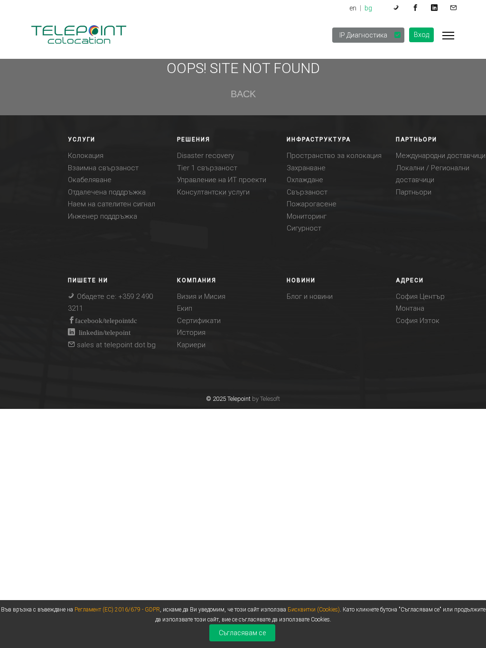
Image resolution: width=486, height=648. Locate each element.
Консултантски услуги (213, 192)
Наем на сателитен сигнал (111, 204)
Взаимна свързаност (103, 168)
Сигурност (304, 228)
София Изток (417, 320)
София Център (420, 296)
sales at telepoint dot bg (115, 345)
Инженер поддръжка (102, 216)
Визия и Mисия (201, 296)
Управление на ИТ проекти (221, 180)
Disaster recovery (205, 155)
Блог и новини (310, 296)
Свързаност (307, 192)
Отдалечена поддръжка (107, 192)
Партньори (413, 192)
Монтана (410, 308)
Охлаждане (305, 180)
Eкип (184, 308)
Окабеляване (90, 180)
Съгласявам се (242, 633)
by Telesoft (266, 398)
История (191, 332)
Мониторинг (307, 216)
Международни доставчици (441, 155)
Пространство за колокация (334, 155)
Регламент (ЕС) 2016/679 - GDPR (117, 609)
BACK (242, 94)
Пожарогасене (311, 204)
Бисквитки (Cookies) (314, 609)
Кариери (191, 345)
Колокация (85, 155)
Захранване (306, 168)
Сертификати (199, 320)
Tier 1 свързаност (207, 168)
